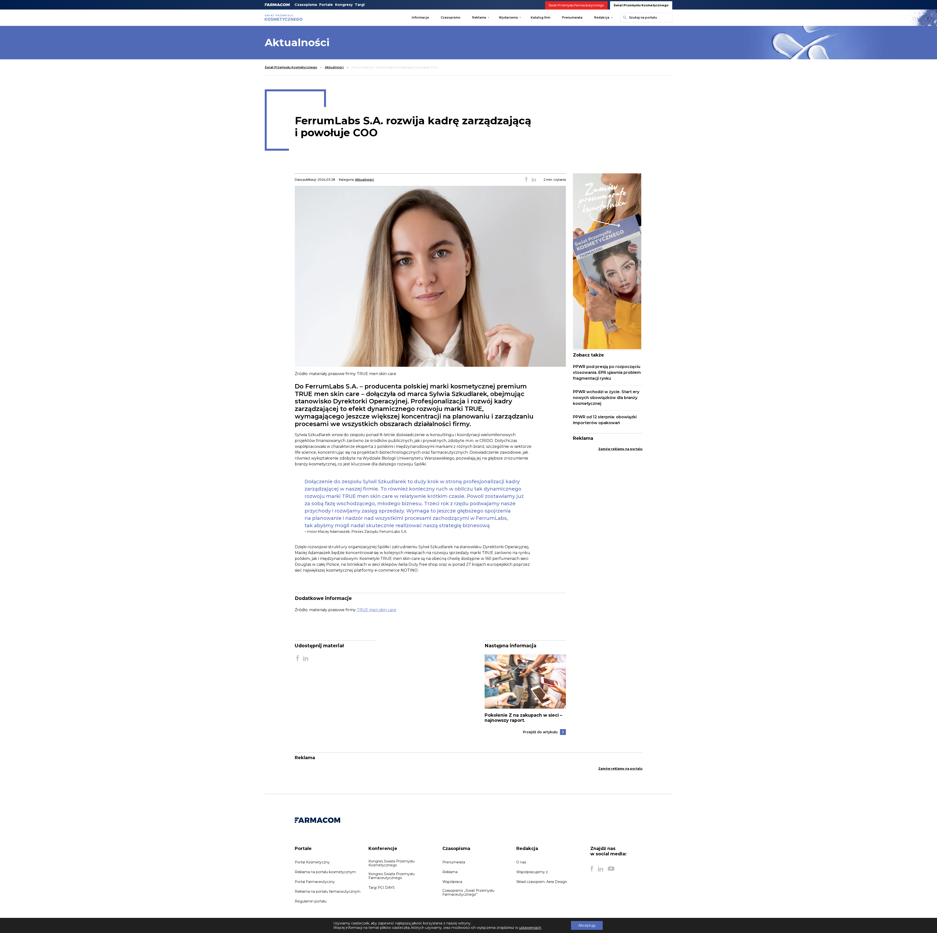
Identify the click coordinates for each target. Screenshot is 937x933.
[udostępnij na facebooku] (526, 179)
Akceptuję (586, 925)
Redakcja (601, 17)
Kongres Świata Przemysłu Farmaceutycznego (391, 876)
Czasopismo (450, 17)
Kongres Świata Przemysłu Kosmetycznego (391, 863)
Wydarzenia (508, 17)
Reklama (479, 17)
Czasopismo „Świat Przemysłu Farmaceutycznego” (468, 892)
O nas (521, 862)
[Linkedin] (600, 868)
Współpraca (452, 882)
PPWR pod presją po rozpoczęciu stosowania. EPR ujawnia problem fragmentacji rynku (607, 372)
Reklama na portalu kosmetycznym (325, 872)
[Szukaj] (624, 17)
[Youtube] (611, 868)
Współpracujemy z (532, 872)
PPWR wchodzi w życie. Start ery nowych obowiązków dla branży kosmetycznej (606, 397)
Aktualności (334, 67)
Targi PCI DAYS (381, 888)
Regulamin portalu (310, 901)
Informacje (420, 17)
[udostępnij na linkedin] (533, 179)
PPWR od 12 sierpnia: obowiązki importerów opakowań (605, 420)
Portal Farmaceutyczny (315, 882)
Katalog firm (540, 17)
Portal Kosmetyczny (312, 862)
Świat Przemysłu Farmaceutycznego (576, 5)
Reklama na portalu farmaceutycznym (327, 891)
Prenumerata (572, 17)
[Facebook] (591, 868)
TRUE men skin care (376, 610)
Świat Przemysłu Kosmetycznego (641, 5)
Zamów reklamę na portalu (620, 449)
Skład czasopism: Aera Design (541, 882)
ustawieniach (530, 927)
